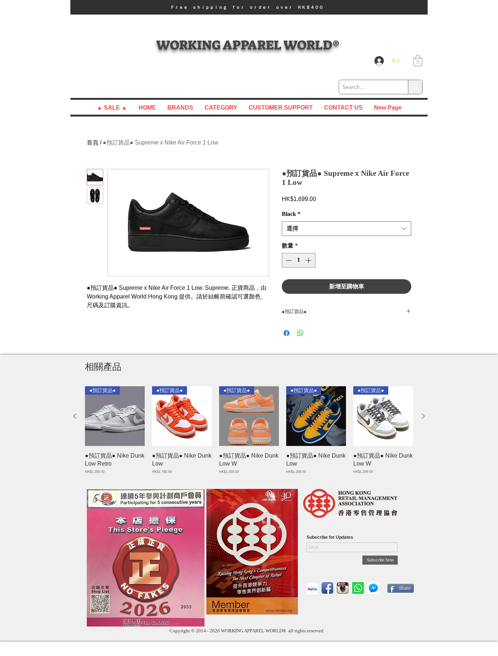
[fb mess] (373, 588)
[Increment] (309, 260)
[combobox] (346, 228)
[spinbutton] (298, 260)
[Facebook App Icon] (327, 588)
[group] (249, 430)
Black (291, 214)
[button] (249, 7)
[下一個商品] (423, 416)
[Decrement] (288, 260)
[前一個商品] (74, 416)
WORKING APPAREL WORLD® (247, 45)
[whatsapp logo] (358, 588)
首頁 (92, 142)
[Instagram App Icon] (343, 588)
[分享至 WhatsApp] (300, 333)
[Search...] (415, 87)
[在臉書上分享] (286, 333)
